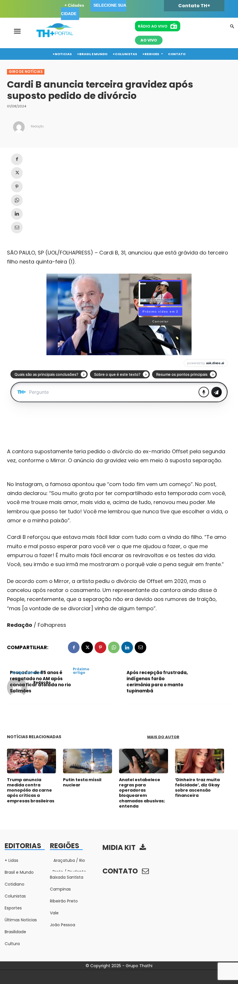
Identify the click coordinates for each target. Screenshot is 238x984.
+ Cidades (74, 5)
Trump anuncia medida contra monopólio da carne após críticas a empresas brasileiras (30, 790)
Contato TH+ (194, 5)
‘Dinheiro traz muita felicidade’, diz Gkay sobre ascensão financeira (197, 788)
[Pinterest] (17, 186)
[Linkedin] (17, 214)
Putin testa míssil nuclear (82, 782)
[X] (17, 173)
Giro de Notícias (26, 71)
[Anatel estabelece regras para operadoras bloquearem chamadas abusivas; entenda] (143, 761)
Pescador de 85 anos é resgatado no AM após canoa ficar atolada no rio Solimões (40, 681)
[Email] (17, 227)
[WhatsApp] (17, 200)
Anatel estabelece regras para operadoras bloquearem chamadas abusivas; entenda (142, 793)
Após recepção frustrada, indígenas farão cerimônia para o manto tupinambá (157, 681)
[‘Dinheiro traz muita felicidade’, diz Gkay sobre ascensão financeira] (199, 761)
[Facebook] (17, 159)
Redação (37, 126)
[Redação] (19, 127)
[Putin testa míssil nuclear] (87, 761)
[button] (232, 27)
